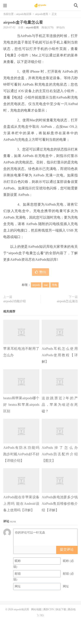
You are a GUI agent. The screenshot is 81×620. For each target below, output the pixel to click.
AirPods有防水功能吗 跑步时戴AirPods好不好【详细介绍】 (21, 454)
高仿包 (72, 609)
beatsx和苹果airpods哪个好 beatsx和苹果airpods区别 (21, 404)
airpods (36, 284)
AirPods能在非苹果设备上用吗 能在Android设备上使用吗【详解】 (21, 503)
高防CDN (48, 609)
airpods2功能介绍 (14, 301)
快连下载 (61, 609)
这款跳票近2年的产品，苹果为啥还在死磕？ (60, 404)
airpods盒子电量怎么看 (23, 22)
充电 (54, 284)
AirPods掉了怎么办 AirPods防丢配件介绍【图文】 (60, 454)
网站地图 (36, 609)
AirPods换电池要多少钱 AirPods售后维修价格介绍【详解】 (60, 503)
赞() (42, 272)
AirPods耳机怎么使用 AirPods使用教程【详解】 (60, 355)
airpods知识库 (40, 5)
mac (46, 284)
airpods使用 (41, 14)
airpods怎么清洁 (67, 301)
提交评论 (67, 549)
